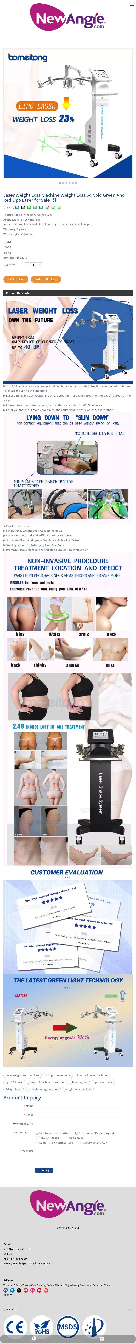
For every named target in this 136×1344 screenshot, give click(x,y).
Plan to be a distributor (53, 1133)
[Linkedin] (12, 1290)
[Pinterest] (39, 1290)
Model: (7, 242)
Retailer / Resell (48, 1138)
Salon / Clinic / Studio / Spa (55, 1142)
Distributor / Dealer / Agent (96, 1133)
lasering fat (79, 1082)
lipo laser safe (103, 1082)
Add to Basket (46, 279)
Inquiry (45, 1170)
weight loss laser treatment (47, 1082)
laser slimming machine (43, 1089)
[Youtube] (26, 1290)
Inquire (18, 279)
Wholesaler (75, 1138)
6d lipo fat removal (58, 1075)
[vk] (46, 1290)
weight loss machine (78, 1089)
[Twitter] (19, 1290)
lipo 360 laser (14, 1082)
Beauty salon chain (94, 1142)
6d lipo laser (13, 1089)
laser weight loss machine (22, 1075)
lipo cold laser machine (92, 1075)
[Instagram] (32, 1290)
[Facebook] (5, 1290)
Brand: (7, 253)
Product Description (19, 293)
